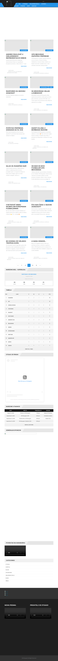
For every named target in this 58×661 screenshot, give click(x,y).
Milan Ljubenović (37, 110)
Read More (24, 66)
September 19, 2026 (10, 421)
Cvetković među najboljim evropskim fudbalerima (16, 206)
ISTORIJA (8, 564)
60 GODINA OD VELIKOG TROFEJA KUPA (16, 242)
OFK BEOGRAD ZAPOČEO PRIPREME (40, 55)
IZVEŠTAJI (8, 567)
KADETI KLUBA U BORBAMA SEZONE (39, 129)
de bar (35, 186)
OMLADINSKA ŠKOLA (10, 575)
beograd (35, 258)
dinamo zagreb (11, 258)
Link (43, 1)
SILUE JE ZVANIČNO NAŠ (16, 166)
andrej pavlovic (11, 71)
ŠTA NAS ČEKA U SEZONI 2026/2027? (41, 206)
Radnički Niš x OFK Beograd (25, 418)
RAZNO (50, 87)
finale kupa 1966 (18, 258)
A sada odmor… (38, 241)
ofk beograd (19, 71)
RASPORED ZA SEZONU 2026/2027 (15, 92)
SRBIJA (7, 580)
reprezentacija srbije (12, 72)
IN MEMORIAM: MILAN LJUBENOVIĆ (40, 92)
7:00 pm (38, 413)
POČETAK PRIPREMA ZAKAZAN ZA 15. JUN (14, 129)
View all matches (29, 424)
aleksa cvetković (12, 222)
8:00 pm (38, 415)
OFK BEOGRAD (24, 50)
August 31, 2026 (10, 413)
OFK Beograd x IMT (25, 415)
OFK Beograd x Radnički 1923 (25, 421)
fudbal (9, 104)
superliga (46, 73)
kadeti (35, 147)
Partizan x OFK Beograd (29, 274)
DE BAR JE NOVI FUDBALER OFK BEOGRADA (38, 168)
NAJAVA (7, 569)
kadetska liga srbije (41, 147)
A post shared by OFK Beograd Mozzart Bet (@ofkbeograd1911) (24, 399)
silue (19, 183)
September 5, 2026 (11, 415)
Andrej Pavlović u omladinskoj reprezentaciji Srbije (16, 56)
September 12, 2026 (11, 418)
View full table (29, 349)
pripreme (42, 73)
